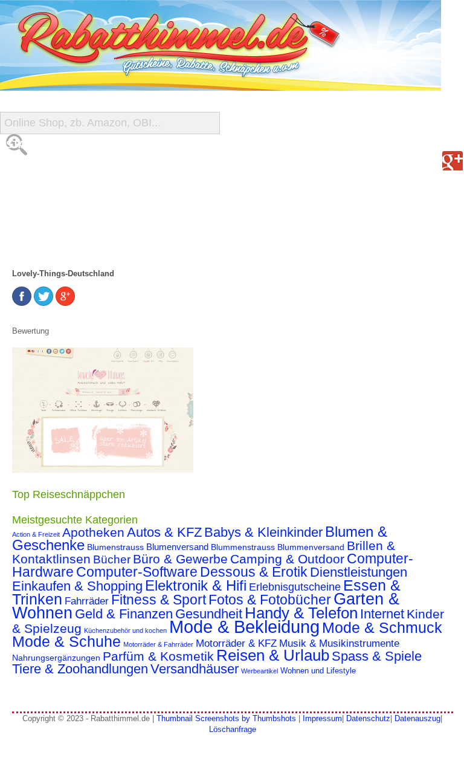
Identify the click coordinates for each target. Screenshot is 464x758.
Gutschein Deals (53, 241)
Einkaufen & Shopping (77, 586)
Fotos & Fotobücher (269, 599)
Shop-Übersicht (50, 193)
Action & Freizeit (36, 534)
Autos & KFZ (164, 532)
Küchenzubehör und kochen (125, 630)
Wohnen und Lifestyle (318, 671)
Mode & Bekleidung (244, 627)
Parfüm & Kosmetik (158, 656)
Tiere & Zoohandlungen (80, 668)
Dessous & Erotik (254, 572)
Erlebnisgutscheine (295, 587)
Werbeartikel (259, 671)
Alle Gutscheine (52, 169)
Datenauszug (417, 718)
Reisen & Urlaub (272, 655)
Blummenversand (310, 547)
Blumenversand (177, 547)
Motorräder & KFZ (236, 643)
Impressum (322, 718)
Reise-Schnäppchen (61, 217)
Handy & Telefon (301, 612)
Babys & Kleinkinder (263, 532)
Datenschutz (368, 718)
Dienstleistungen (358, 572)
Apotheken (93, 532)
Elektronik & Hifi (195, 586)
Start (22, 145)
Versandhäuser (194, 668)
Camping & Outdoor (287, 559)
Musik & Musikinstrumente (339, 643)
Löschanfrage (232, 729)
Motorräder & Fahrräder (158, 644)
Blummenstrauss (243, 547)
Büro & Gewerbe (180, 559)
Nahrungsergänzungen (56, 657)
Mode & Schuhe (66, 641)
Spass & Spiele (377, 656)
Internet (382, 613)
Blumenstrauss (115, 547)
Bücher (111, 559)
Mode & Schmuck (382, 627)
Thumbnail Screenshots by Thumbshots (226, 718)
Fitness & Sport (158, 599)
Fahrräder (87, 601)
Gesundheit (208, 613)
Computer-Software (137, 572)
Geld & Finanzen (124, 613)
